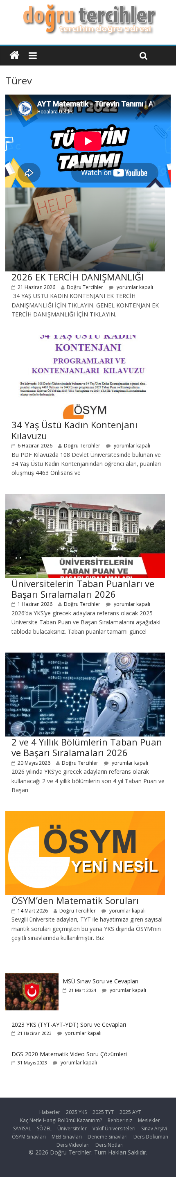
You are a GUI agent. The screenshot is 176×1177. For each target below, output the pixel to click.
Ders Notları (109, 1144)
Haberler (49, 1112)
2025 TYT (103, 1112)
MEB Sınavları (67, 1136)
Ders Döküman (150, 1136)
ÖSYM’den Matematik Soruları (75, 900)
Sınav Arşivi (154, 1128)
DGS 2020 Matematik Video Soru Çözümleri (69, 1054)
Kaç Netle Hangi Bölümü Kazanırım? (61, 1120)
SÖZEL (44, 1128)
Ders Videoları (73, 1144)
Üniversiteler (72, 1128)
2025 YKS (76, 1112)
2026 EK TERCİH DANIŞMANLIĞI (77, 277)
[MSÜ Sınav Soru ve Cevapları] (32, 977)
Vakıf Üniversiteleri (114, 1128)
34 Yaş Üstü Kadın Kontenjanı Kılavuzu (74, 429)
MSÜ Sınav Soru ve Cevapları (100, 981)
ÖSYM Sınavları (29, 1136)
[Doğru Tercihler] (88, 9)
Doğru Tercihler (85, 287)
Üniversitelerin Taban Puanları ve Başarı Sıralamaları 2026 (82, 588)
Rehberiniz (120, 1120)
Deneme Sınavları (108, 1136)
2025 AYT (130, 1112)
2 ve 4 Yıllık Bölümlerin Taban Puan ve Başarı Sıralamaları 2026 (86, 747)
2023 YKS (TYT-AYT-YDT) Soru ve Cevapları (68, 1024)
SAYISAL (22, 1128)
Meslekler (149, 1120)
